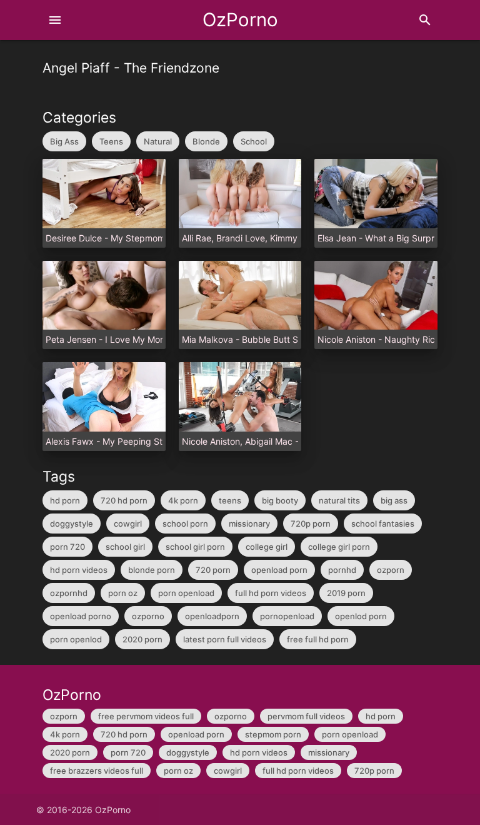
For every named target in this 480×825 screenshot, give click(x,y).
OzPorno (240, 20)
